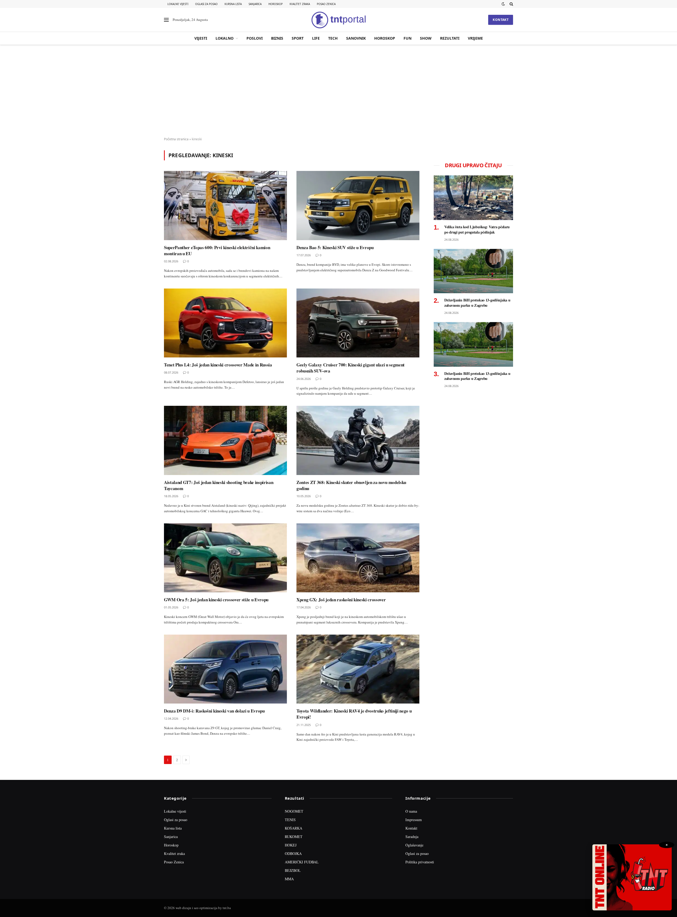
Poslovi (254, 38)
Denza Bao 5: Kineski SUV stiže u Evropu (335, 247)
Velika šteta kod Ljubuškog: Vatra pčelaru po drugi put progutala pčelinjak (477, 229)
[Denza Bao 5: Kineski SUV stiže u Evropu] (357, 205)
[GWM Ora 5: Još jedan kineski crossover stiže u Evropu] (225, 558)
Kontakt (501, 19)
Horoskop (275, 4)
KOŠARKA (293, 828)
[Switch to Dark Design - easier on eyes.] (503, 4)
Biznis (277, 38)
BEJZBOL (293, 870)
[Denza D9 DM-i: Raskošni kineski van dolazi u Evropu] (225, 669)
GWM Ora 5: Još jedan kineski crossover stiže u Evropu (216, 600)
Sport (298, 38)
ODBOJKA (293, 853)
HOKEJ (290, 845)
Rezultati (449, 38)
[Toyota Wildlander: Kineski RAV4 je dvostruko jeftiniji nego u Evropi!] (357, 669)
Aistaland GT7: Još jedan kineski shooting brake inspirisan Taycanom (218, 485)
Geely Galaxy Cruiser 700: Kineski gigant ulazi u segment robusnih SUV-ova (350, 368)
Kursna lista (233, 4)
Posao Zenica (326, 4)
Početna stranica (176, 139)
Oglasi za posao (206, 4)
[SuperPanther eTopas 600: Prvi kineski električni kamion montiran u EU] (225, 205)
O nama (411, 811)
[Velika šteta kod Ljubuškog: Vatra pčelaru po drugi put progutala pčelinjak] (473, 197)
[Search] (511, 4)
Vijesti (200, 38)
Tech (333, 38)
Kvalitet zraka (300, 4)
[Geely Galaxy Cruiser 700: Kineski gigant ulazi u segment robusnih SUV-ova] (357, 323)
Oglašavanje (414, 845)
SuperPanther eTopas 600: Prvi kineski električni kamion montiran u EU (217, 250)
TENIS (290, 819)
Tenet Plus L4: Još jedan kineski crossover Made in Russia (218, 365)
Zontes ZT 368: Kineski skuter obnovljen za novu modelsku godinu (351, 485)
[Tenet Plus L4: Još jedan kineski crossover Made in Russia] (225, 323)
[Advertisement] (338, 91)
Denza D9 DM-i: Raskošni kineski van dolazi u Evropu (214, 711)
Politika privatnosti (419, 861)
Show (426, 38)
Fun (407, 38)
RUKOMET (294, 836)
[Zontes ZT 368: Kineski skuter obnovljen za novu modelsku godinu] (357, 440)
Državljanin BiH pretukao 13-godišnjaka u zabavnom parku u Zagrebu (477, 302)
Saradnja (411, 836)
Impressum (413, 819)
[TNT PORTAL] (338, 20)
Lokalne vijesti (177, 4)
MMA (289, 878)
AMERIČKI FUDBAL (302, 861)
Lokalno (225, 38)
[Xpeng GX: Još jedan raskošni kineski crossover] (357, 558)
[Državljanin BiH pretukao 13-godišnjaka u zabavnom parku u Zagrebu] (473, 271)
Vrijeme (475, 38)
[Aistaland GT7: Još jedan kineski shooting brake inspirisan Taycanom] (225, 440)
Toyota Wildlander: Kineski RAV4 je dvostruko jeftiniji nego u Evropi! (353, 714)
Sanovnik (356, 38)
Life (316, 38)
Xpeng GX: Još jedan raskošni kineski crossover (341, 600)
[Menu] (166, 20)
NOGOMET (294, 811)
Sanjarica (255, 4)
